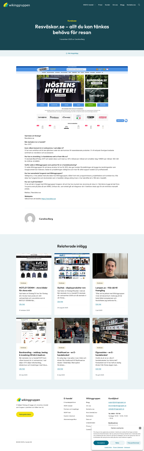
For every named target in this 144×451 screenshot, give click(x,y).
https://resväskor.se (48, 199)
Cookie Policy (108, 447)
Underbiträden (90, 423)
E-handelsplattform (70, 402)
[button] (140, 428)
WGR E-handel (88, 5)
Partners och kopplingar (71, 409)
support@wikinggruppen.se (117, 402)
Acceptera (101, 443)
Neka (117, 443)
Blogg (122, 5)
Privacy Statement (118, 447)
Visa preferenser (133, 443)
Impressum (127, 447)
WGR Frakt (67, 412)
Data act (89, 419)
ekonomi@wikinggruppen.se (117, 405)
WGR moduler (68, 406)
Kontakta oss (131, 5)
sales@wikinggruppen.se (116, 409)
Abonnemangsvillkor (70, 419)
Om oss (115, 5)
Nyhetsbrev (89, 416)
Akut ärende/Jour (91, 412)
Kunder (107, 5)
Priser (100, 5)
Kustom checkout (69, 416)
